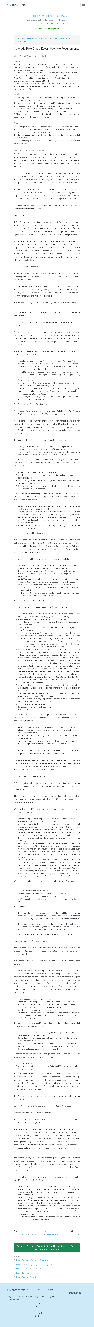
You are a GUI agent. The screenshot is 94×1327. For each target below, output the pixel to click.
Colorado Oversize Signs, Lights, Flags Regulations (34, 1264)
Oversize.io (20, 38)
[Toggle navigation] (83, 4)
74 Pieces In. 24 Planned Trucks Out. (47, 15)
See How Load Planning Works (47, 29)
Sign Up (51, 1289)
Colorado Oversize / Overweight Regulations (32, 1260)
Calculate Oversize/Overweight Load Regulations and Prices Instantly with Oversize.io (47, 1248)
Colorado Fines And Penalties (26, 1277)
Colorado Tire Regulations (24, 1273)
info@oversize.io (76, 1293)
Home (37, 1289)
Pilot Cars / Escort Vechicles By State (54, 38)
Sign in (51, 1296)
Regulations (32, 38)
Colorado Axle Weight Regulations (27, 1269)
